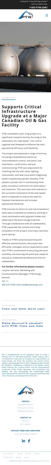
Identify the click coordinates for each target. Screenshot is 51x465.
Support (26, 457)
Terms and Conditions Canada (25, 434)
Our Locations (25, 424)
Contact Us (26, 421)
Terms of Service (8, 454)
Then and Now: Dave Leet (23, 308)
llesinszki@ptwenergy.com (29, 284)
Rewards (36, 454)
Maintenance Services (25, 411)
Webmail (28, 454)
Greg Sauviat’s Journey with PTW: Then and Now (22, 324)
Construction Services (25, 408)
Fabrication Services (25, 405)
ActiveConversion (43, 461)
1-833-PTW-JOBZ (38, 7)
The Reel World (8, 457)
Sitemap (19, 454)
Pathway (18, 457)
